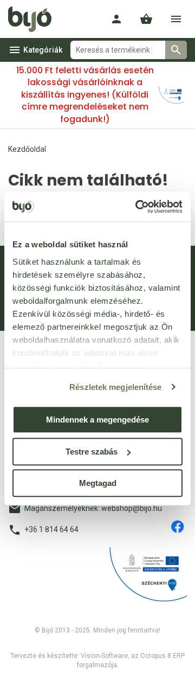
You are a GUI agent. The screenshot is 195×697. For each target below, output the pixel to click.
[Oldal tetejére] (18, 679)
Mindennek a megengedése (97, 419)
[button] (146, 19)
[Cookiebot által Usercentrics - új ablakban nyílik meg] (138, 207)
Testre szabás (92, 451)
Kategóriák (42, 50)
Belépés (116, 19)
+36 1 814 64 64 (51, 529)
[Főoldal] (34, 19)
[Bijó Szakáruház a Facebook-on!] (177, 526)
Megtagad (97, 483)
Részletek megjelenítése (115, 387)
